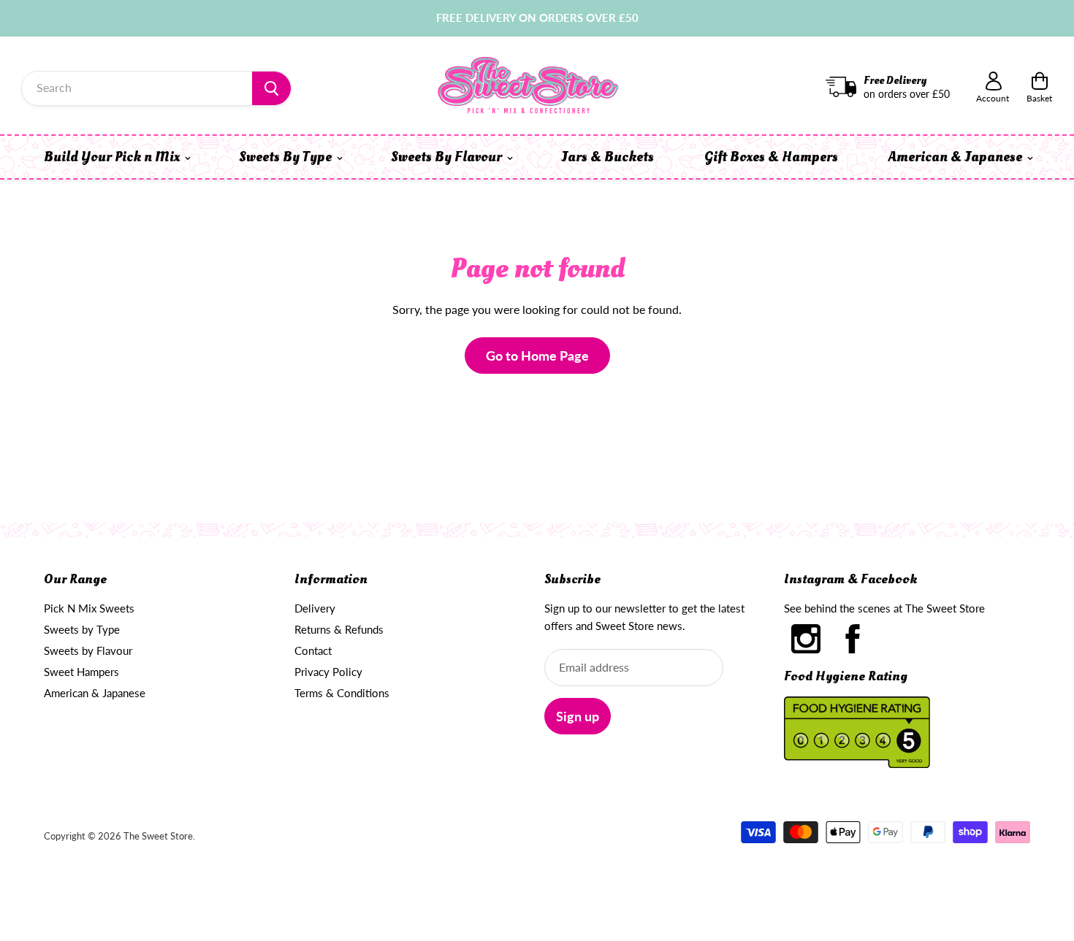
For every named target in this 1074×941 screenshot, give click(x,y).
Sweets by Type (82, 629)
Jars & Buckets (607, 156)
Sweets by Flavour (88, 650)
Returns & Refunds (339, 629)
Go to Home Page (537, 355)
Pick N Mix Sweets (89, 608)
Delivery (314, 608)
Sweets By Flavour (448, 156)
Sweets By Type (287, 156)
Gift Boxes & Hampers (771, 156)
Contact (313, 650)
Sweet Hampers (81, 671)
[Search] (271, 88)
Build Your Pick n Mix (113, 156)
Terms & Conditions (341, 692)
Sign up (577, 716)
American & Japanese (956, 156)
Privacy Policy (328, 671)
